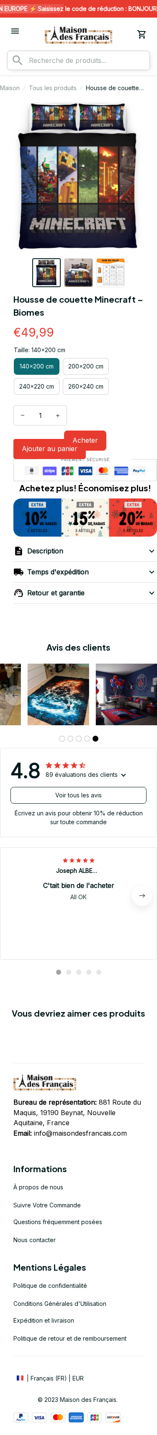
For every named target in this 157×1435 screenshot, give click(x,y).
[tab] (61, 738)
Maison (10, 87)
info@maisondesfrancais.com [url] (80, 1133)
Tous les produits (53, 87)
